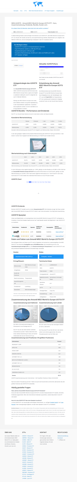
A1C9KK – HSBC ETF (27, 440)
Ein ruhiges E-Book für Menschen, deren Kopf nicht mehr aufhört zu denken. (29, 28)
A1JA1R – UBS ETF (26, 442)
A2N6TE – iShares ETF (27, 470)
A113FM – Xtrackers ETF (28, 452)
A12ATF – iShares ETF (27, 448)
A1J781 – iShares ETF (27, 444)
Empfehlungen (60, 10)
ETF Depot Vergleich (50, 10)
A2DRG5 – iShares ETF (27, 456)
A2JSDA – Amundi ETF (27, 468)
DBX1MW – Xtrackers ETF (28, 472)
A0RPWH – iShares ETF (27, 438)
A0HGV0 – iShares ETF (27, 435)
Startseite (16, 10)
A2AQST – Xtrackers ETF (28, 454)
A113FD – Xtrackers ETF (28, 450)
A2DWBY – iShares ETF (27, 460)
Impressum (60, 438)
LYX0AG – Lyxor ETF (27, 478)
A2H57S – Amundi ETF (27, 462)
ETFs (25, 10)
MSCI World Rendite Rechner (36, 10)
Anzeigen (20, 65)
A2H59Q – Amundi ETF (27, 464)
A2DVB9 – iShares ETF (27, 458)
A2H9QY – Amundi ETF (27, 466)
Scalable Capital (54, 402)
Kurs (21, 10)
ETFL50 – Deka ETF (27, 476)
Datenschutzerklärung (63, 435)
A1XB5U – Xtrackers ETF (28, 446)
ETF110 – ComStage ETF (28, 474)
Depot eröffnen (59, 232)
